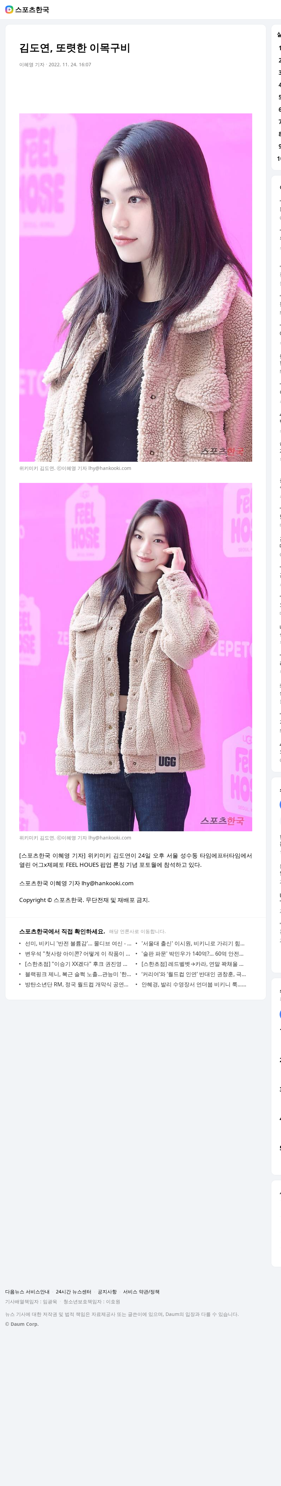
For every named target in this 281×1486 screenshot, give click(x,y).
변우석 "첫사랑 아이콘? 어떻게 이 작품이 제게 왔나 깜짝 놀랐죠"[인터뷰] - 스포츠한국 (78, 953)
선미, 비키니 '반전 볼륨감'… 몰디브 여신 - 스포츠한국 (78, 943)
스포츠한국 (32, 9)
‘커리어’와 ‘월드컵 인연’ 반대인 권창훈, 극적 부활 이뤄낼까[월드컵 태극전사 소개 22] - (195, 974)
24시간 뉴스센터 (73, 1291)
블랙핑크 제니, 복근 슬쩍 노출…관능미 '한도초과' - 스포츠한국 (78, 974)
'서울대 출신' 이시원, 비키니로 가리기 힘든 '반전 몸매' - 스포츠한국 (195, 943)
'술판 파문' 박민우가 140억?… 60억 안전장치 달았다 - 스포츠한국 (195, 953)
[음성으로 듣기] (204, 83)
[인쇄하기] (245, 83)
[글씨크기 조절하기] (232, 83)
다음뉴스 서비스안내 (27, 1291)
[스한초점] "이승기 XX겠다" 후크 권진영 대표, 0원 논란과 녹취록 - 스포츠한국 (78, 964)
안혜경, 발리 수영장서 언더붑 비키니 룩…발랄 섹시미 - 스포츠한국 (195, 984)
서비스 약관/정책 (141, 1291)
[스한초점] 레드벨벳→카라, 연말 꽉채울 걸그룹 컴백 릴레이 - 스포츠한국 (195, 964)
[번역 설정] (218, 83)
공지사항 (107, 1291)
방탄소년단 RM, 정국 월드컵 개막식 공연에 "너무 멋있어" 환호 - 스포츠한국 (78, 984)
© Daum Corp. (22, 1324)
